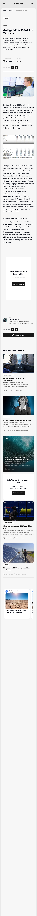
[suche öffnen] (32, 4)
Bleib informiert (20, 335)
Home (5, 10)
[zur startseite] (18, 4)
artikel (11, 10)
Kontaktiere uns (18, 284)
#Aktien (5, 25)
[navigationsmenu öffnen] (4, 4)
